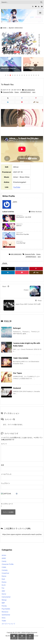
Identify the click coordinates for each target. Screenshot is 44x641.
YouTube (16, 187)
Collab (4, 567)
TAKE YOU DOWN (20, 358)
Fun (3, 588)
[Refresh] (17, 494)
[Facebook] (22, 98)
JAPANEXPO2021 (25, 92)
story (33, 92)
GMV (3, 591)
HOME (4, 28)
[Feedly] (41, 6)
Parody (4, 606)
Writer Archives (36, 211)
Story (3, 618)
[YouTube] (35, 6)
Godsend (17, 388)
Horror (4, 594)
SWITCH (18, 225)
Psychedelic (6, 609)
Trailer (4, 621)
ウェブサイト (5, 483)
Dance (4, 576)
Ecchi (3, 585)
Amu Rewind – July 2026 (23, 217)
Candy (4, 561)
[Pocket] (22, 102)
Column (13, 221)
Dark (3, 579)
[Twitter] (32, 6)
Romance (5, 612)
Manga (4, 600)
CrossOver (5, 573)
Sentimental (6, 615)
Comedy (5, 570)
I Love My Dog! (20, 243)
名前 (2, 465)
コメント (4, 444)
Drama (17, 92)
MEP (3, 603)
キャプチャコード (7, 504)
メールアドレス (6, 474)
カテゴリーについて (8, 624)
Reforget (17, 328)
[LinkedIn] (8, 102)
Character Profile (8, 92)
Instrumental (6, 597)
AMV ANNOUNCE (17, 28)
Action (4, 555)
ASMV (4, 558)
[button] (3, 64)
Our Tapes (17, 373)
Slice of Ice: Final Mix (22, 234)
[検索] (41, 2)
